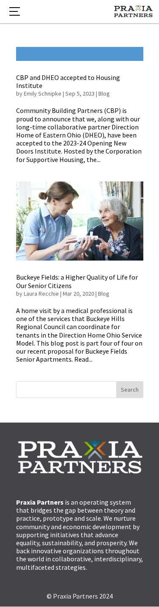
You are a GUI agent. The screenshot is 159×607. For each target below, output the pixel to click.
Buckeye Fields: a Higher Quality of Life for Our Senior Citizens (77, 281)
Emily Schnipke (42, 93)
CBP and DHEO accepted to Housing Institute (68, 81)
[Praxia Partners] (133, 12)
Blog (104, 93)
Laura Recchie (41, 293)
